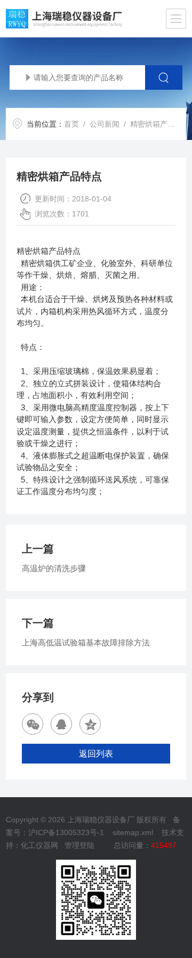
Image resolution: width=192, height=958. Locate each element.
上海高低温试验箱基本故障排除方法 (86, 642)
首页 (71, 124)
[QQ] (61, 724)
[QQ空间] (90, 724)
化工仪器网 (39, 845)
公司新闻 (104, 124)
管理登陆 (79, 845)
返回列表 (96, 753)
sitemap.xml (133, 832)
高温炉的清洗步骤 (54, 568)
